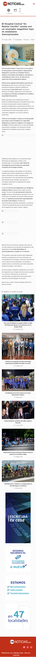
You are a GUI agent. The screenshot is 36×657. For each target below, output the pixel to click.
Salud (32, 39)
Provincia (26, 39)
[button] (34, 3)
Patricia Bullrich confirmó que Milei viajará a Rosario (18, 422)
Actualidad (18, 39)
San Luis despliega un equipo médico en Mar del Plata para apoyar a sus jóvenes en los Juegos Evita (18, 325)
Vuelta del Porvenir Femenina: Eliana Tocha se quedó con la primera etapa (18, 453)
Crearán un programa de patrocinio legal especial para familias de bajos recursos (18, 362)
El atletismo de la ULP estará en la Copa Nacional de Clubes (18, 394)
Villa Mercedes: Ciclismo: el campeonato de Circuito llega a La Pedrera (18, 484)
